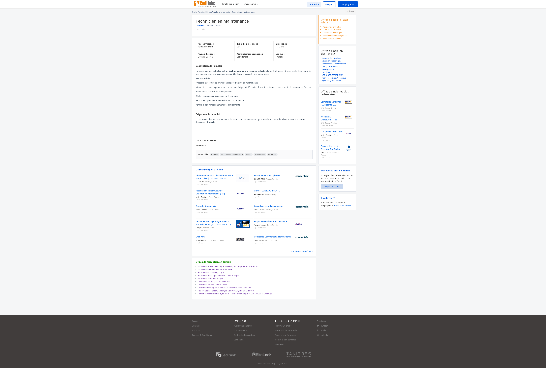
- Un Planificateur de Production (333, 63)
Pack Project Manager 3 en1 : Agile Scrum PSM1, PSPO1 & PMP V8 (226, 290)
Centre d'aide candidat (285, 339)
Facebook (321, 321)
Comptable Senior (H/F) (332, 131)
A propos (196, 330)
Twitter (324, 325)
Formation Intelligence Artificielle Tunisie (215, 269)
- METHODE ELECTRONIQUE (332, 75)
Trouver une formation (285, 335)
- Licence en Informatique (331, 58)
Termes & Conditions (202, 335)
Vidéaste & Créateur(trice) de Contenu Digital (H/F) (331, 119)
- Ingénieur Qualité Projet (331, 81)
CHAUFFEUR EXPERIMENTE (267, 190)
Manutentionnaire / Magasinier (335, 35)
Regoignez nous (332, 186)
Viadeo (324, 330)
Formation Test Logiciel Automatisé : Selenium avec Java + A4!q (224, 287)
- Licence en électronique (331, 61)
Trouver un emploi (283, 325)
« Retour (350, 11)
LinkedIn (324, 335)
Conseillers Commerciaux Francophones (272, 236)
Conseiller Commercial (206, 206)
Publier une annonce (243, 325)
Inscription (329, 4)
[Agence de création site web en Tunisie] (299, 354)
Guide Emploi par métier (286, 330)
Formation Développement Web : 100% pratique (218, 275)
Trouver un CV (240, 330)
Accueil (195, 321)
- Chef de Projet (327, 72)
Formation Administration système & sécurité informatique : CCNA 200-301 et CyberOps (235, 293)
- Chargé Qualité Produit (330, 66)
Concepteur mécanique (332, 32)
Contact (195, 325)
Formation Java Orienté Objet (210, 278)
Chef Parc (200, 236)
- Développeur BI (327, 69)
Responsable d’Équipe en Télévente (270, 221)
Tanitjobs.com (281, 363)
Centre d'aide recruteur (244, 335)
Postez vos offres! (342, 205)
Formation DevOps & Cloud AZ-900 (212, 284)
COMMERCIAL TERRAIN (332, 30)
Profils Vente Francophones (267, 175)
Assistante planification (332, 27)
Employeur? (348, 4)
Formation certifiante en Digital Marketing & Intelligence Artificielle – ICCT (229, 266)
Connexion (314, 4)
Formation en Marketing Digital (211, 272)
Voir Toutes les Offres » (302, 251)
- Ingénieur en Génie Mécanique (333, 78)
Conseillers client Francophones (268, 206)
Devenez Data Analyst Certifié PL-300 (214, 281)
